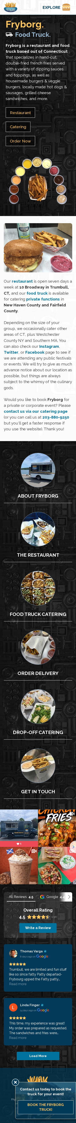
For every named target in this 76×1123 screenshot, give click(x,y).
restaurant (22, 281)
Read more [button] (17, 984)
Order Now (20, 141)
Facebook (35, 352)
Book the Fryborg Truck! (45, 1107)
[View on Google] (13, 953)
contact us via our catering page (36, 411)
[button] (55, 7)
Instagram (49, 346)
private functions (43, 299)
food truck (37, 293)
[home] (10, 7)
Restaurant (20, 112)
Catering (18, 127)
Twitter (11, 352)
